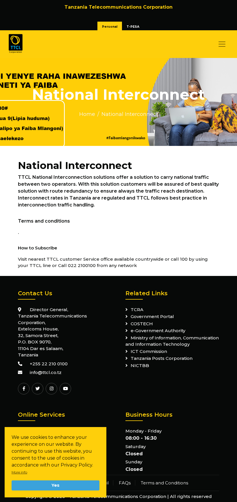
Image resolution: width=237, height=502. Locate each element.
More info (19, 472)
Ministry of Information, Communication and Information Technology (172, 341)
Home (87, 114)
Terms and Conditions (164, 483)
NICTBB (140, 365)
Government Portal (152, 316)
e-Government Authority (158, 330)
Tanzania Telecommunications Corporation (117, 496)
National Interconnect (129, 114)
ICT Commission (149, 351)
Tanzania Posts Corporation (161, 358)
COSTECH (142, 323)
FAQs (125, 483)
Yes (55, 485)
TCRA (137, 309)
